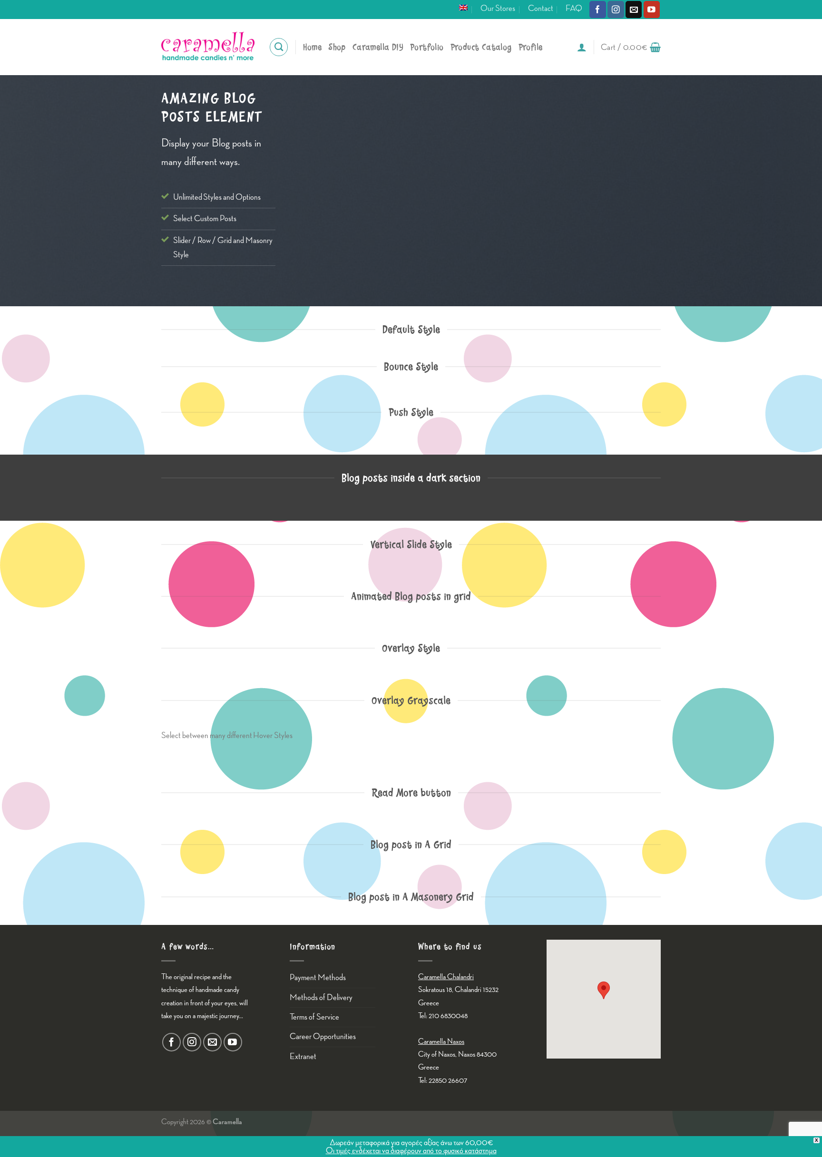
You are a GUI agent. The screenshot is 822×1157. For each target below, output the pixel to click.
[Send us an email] (634, 9)
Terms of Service (314, 1016)
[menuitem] (463, 7)
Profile (531, 47)
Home (312, 47)
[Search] (279, 47)
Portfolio (427, 47)
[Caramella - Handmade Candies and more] (207, 47)
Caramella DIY (377, 47)
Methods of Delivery (321, 997)
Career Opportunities (323, 1036)
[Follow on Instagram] (615, 9)
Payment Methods (318, 977)
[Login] (582, 47)
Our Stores (497, 8)
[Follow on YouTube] (652, 9)
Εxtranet (303, 1056)
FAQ (574, 8)
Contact (540, 8)
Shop (337, 47)
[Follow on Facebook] (597, 9)
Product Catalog (481, 47)
